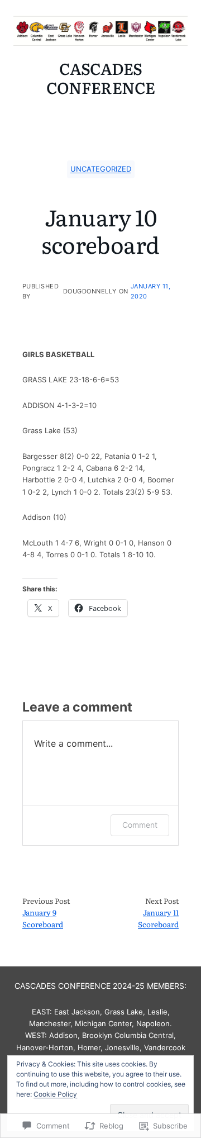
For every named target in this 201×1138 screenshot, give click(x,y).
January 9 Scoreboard (42, 918)
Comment (139, 824)
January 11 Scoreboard (158, 918)
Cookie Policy (55, 1094)
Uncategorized (100, 169)
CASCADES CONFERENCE (100, 77)
